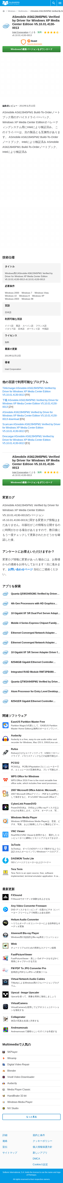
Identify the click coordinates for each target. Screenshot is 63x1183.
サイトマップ (9, 1152)
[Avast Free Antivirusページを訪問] (31, 42)
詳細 (4, 1135)
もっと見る (31, 1117)
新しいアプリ (40, 1152)
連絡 (4, 1141)
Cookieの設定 (40, 1164)
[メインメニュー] (60, 3)
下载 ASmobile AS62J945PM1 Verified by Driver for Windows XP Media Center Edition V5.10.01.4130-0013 (30, 403)
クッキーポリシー (42, 1141)
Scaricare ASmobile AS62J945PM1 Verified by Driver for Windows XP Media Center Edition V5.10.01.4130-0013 (31, 427)
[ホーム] (3, 11)
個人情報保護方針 (42, 1146)
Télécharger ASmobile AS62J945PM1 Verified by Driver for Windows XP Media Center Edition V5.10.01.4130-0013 (29, 391)
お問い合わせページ (20, 569)
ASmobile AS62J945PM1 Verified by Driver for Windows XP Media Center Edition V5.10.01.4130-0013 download (29, 415)
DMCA (36, 1158)
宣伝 (4, 1146)
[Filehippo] (10, 3)
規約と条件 (39, 1135)
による (23, 32)
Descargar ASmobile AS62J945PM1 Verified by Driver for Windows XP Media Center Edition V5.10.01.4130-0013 (28, 440)
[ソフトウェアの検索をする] (54, 3)
